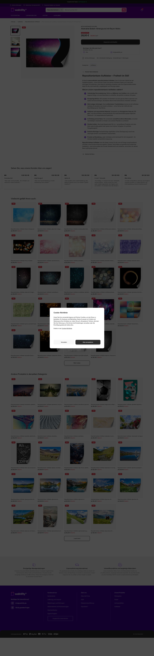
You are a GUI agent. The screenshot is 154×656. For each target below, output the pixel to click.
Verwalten (64, 342)
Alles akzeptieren (88, 342)
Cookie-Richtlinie (67, 328)
